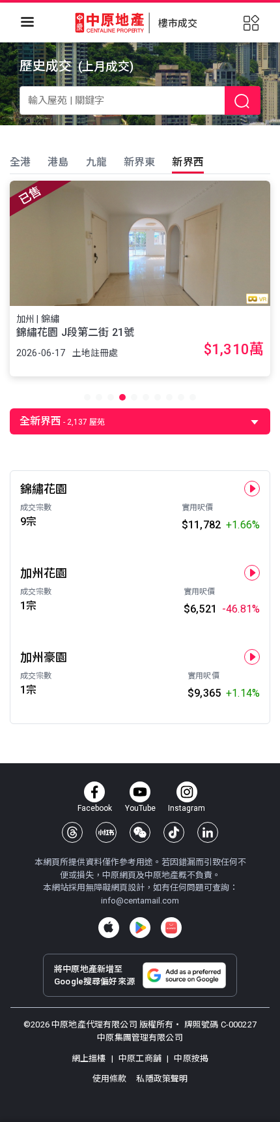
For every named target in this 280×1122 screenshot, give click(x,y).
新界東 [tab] (139, 162)
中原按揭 (190, 1058)
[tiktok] (173, 832)
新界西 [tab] (187, 162)
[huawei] (171, 927)
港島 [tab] (58, 162)
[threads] (72, 832)
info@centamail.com (140, 900)
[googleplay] (140, 927)
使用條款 (110, 1079)
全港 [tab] (20, 162)
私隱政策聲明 (162, 1079)
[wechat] (140, 832)
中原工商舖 (140, 1058)
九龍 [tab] (96, 162)
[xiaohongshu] (106, 832)
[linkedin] (207, 832)
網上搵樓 (90, 1058)
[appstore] (108, 927)
